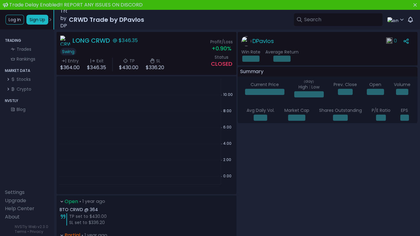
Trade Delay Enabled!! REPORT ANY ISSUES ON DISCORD (76, 4)
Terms (20, 231)
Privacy (36, 231)
